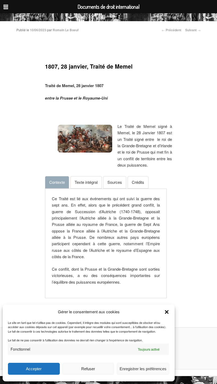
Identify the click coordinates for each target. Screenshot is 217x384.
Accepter (34, 369)
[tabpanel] (106, 240)
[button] (166, 312)
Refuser (88, 369)
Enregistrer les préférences (143, 369)
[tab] (57, 182)
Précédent (171, 30)
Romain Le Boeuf (66, 30)
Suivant (193, 30)
